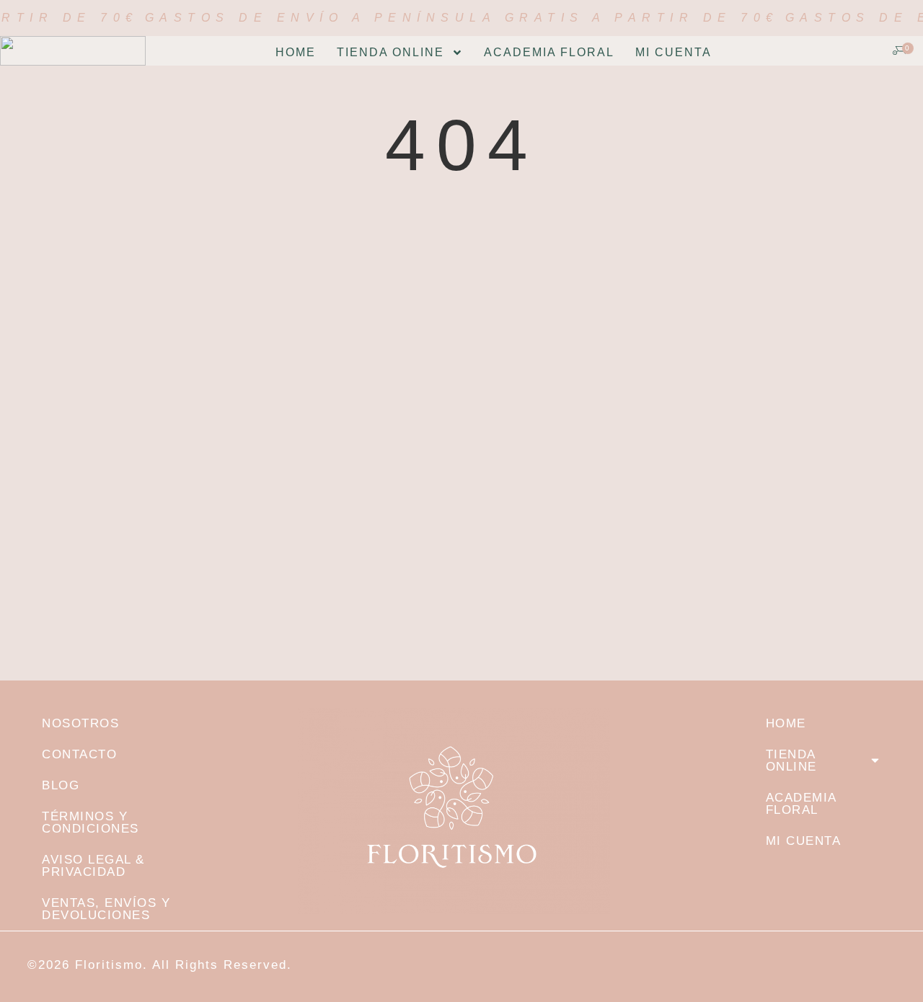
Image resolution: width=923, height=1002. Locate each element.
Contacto (79, 754)
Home (295, 52)
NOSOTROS (80, 723)
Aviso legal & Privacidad (93, 866)
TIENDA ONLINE (390, 52)
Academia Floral (549, 52)
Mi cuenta (673, 52)
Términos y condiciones (90, 822)
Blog (60, 785)
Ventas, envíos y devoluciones (106, 909)
